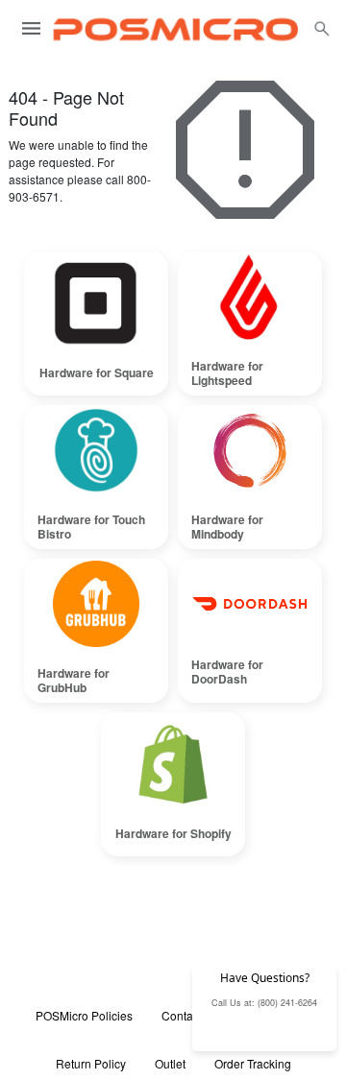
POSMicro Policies (84, 1015)
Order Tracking (252, 1063)
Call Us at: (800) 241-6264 (264, 1002)
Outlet (170, 1063)
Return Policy (91, 1063)
